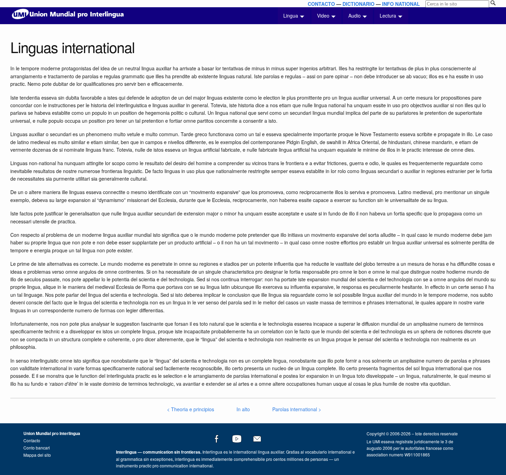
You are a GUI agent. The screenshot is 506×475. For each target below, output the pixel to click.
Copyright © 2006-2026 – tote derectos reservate (412, 433)
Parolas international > (296, 409)
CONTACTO (321, 3)
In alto (243, 409)
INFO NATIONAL (401, 3)
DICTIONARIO (358, 3)
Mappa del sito (37, 455)
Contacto (31, 440)
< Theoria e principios (190, 409)
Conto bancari (36, 448)
